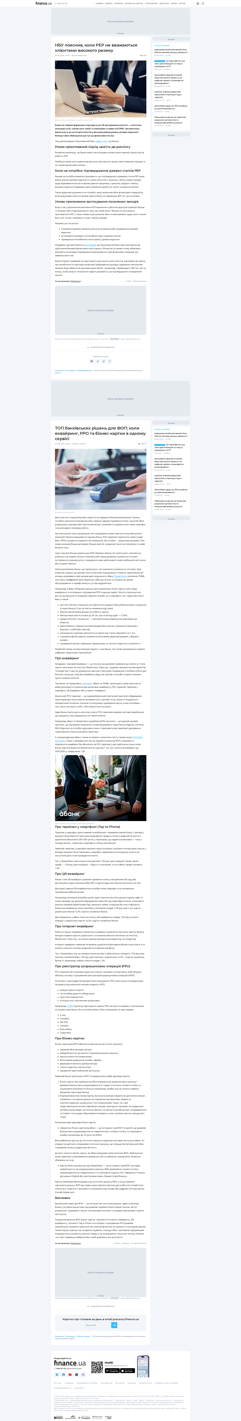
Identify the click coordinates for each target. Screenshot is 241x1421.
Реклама (132, 1383)
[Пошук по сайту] (202, 3)
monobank (87, 683)
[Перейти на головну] (44, 4)
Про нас (58, 1383)
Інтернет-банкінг (138, 1243)
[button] (114, 1325)
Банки (174, 3)
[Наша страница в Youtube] (70, 1375)
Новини (99, 3)
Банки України (139, 281)
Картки (125, 1243)
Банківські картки (134, 3)
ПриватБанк (120, 576)
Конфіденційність (63, 1388)
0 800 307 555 (62, 3)
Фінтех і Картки (79, 444)
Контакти (79, 1388)
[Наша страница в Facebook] (64, 1375)
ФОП (117, 1243)
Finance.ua (76, 281)
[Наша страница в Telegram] (57, 1375)
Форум (182, 3)
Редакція (69, 1383)
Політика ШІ (106, 1383)
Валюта (109, 3)
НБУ (128, 281)
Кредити (119, 3)
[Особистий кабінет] (197, 3)
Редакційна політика (87, 1383)
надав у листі (102, 141)
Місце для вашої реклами (120, 21)
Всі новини (70, 370)
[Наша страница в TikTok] (77, 1375)
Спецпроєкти (145, 1383)
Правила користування (166, 1383)
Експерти (120, 1383)
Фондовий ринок (79, 55)
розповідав (90, 245)
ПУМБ (70, 1006)
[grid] (120, 862)
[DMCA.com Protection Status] (58, 1420)
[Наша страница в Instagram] (83, 1375)
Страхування (151, 3)
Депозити (164, 3)
